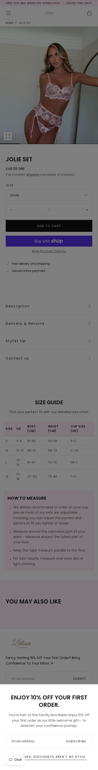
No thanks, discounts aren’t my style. (49, 757)
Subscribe (76, 741)
